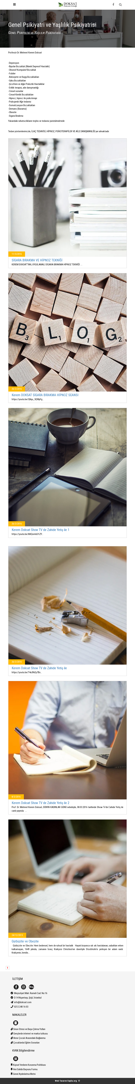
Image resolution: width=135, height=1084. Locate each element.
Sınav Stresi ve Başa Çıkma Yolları (29, 1029)
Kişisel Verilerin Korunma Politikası (29, 1064)
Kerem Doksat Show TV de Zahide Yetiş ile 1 (40, 530)
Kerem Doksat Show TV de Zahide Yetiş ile (39, 668)
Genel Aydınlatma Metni (24, 1073)
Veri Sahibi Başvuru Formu (25, 1069)
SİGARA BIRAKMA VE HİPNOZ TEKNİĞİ (37, 260)
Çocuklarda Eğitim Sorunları (26, 1042)
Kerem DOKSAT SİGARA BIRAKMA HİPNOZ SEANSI (45, 395)
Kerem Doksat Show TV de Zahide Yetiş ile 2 (40, 803)
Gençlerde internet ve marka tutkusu (30, 1033)
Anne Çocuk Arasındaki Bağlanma (29, 1038)
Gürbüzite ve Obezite (25, 941)
